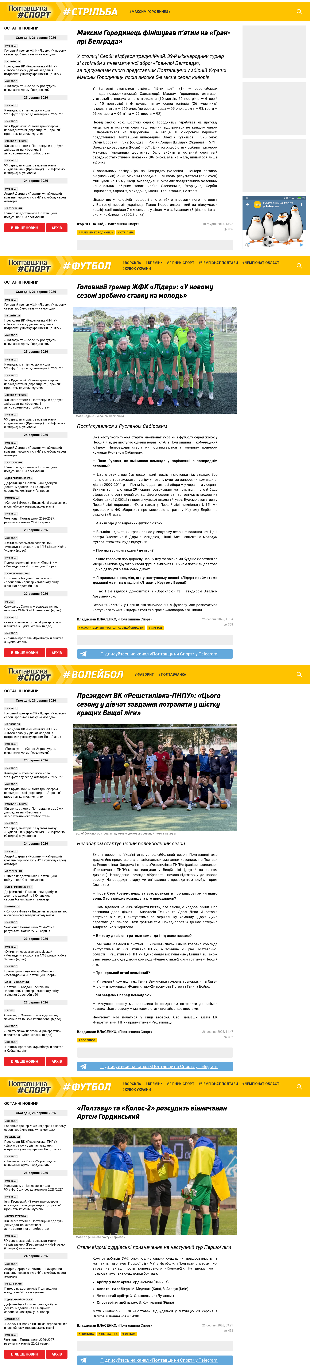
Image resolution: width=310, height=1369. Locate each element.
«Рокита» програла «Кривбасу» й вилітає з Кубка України (33, 640)
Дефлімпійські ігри (19, 478)
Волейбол (13, 61)
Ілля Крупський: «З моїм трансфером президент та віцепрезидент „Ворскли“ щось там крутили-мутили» (32, 130)
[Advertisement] (274, 51)
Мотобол (13, 498)
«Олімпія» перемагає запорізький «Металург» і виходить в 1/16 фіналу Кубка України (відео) (35, 546)
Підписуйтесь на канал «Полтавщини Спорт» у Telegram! (159, 653)
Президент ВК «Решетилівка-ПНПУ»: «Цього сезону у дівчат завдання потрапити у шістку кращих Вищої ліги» (32, 70)
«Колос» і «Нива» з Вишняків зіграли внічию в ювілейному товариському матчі (35, 504)
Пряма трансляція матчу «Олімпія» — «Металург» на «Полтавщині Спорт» (30, 564)
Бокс (10, 601)
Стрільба (94, 12)
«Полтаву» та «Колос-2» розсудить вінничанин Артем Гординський (30, 88)
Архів (57, 228)
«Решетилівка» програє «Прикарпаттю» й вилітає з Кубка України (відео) (32, 624)
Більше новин (24, 228)
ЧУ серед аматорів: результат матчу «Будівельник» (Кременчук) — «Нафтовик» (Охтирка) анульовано (34, 169)
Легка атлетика (17, 141)
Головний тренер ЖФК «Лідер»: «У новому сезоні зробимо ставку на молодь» (35, 52)
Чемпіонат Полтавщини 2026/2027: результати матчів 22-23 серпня (29, 520)
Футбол (12, 45)
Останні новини (21, 28)
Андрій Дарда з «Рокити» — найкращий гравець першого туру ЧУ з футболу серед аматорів (35, 197)
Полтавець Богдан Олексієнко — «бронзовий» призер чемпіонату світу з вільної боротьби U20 (31, 582)
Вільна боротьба (18, 573)
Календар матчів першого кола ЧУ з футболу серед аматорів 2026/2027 (33, 112)
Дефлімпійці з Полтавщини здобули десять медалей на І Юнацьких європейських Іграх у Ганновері (30, 487)
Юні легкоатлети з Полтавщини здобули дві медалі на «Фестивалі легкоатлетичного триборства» (33, 149)
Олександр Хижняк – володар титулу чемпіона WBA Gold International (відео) (32, 608)
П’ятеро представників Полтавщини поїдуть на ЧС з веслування (30, 215)
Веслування (14, 208)
